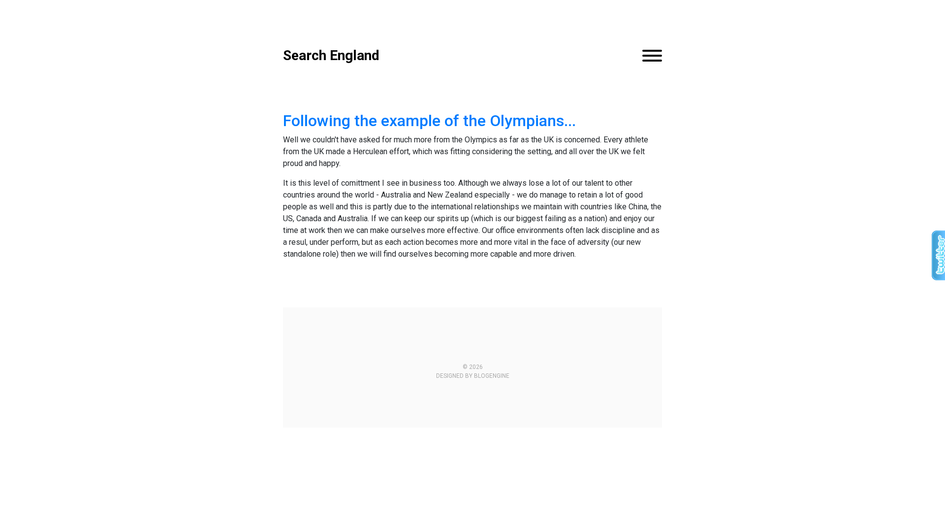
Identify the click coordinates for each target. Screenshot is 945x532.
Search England (331, 55)
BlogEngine (491, 375)
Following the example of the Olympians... (429, 120)
